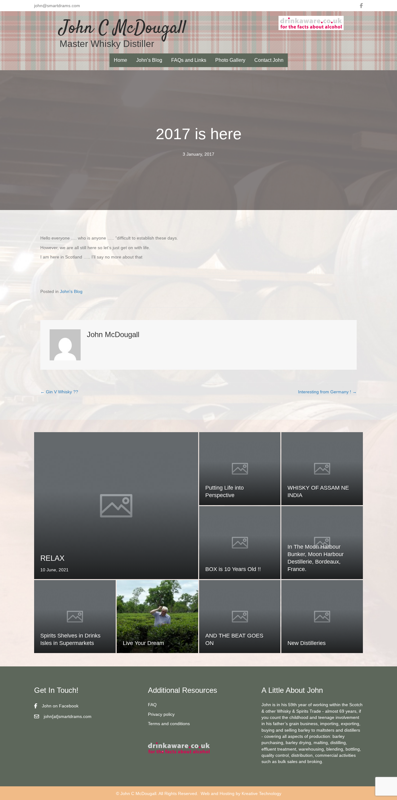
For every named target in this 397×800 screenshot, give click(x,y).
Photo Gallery (230, 60)
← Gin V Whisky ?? (59, 391)
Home (120, 60)
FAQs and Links (188, 60)
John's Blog (71, 291)
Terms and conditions (169, 723)
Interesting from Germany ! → (327, 391)
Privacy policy (161, 714)
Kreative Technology (261, 793)
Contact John (268, 60)
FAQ (152, 704)
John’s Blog (149, 60)
